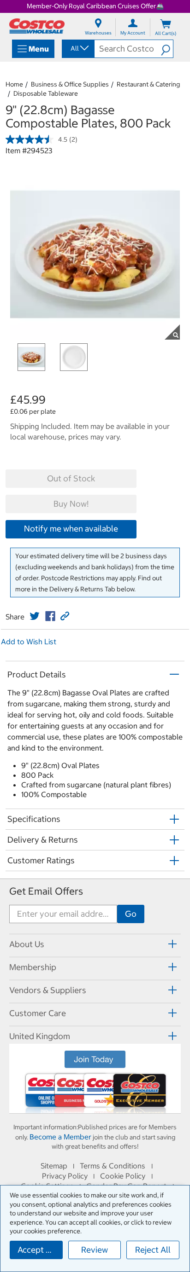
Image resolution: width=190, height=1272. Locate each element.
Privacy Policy (65, 1175)
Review (94, 1249)
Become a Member (60, 1136)
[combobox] (77, 48)
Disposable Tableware (45, 93)
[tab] (95, 944)
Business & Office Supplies (70, 84)
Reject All (153, 1249)
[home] (37, 26)
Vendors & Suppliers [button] (47, 990)
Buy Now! (71, 503)
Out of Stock (71, 478)
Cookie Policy (122, 1175)
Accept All (37, 1249)
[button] (167, 49)
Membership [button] (32, 967)
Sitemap (54, 1165)
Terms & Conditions (112, 1165)
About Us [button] (26, 944)
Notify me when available (71, 528)
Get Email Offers (46, 891)
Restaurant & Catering (148, 84)
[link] (34, 616)
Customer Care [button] (37, 1013)
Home (14, 84)
